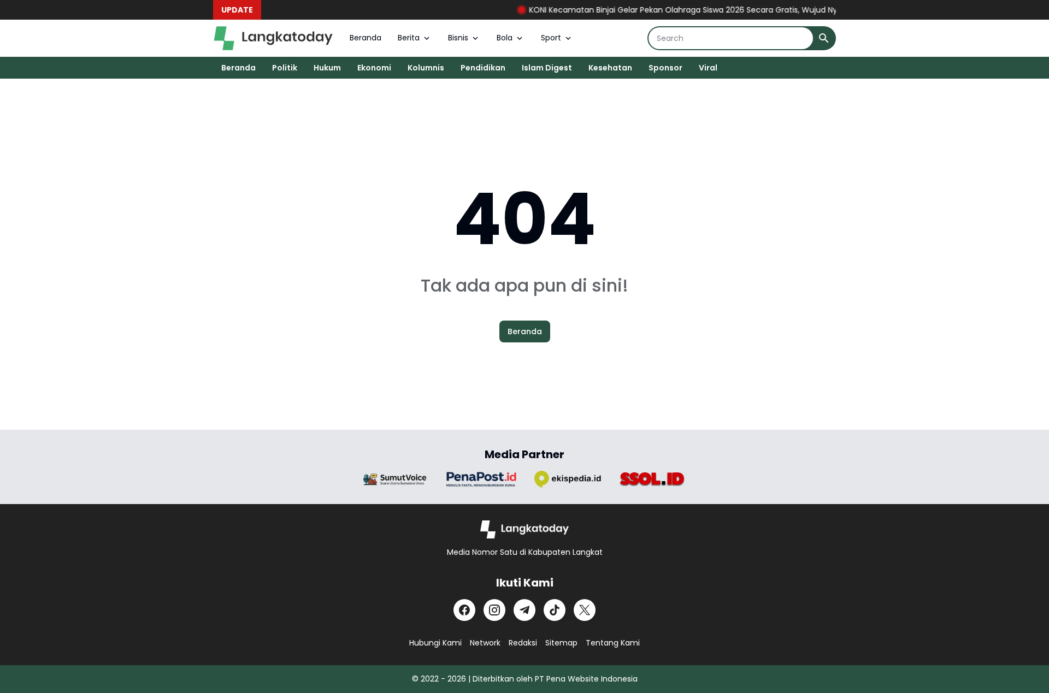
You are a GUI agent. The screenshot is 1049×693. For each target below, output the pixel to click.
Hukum (327, 67)
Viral (708, 67)
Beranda (365, 37)
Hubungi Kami (435, 642)
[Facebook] (464, 610)
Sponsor (665, 67)
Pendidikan (483, 67)
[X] (585, 610)
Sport (551, 37)
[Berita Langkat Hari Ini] (273, 38)
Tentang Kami (613, 642)
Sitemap (561, 642)
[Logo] (525, 529)
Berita (409, 37)
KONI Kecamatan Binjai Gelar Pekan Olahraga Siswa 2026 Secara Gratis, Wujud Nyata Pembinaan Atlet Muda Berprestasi (745, 9)
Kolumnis (426, 67)
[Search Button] (824, 38)
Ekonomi (374, 67)
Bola (504, 37)
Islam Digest (547, 67)
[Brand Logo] (395, 479)
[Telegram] (524, 610)
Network (485, 642)
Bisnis (458, 37)
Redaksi (523, 642)
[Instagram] (494, 610)
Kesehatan (610, 67)
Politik (284, 67)
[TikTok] (554, 610)
